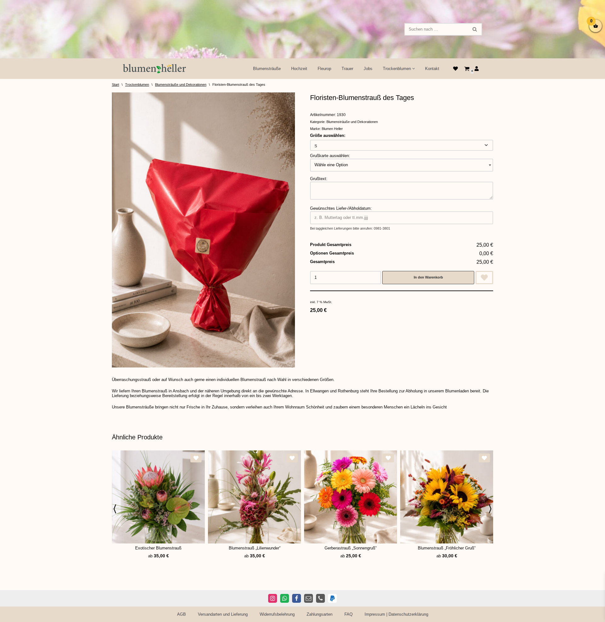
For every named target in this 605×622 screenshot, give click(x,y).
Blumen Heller (332, 129)
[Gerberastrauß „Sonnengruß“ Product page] (351, 496)
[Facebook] (296, 598)
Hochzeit (299, 68)
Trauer (347, 68)
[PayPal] (332, 598)
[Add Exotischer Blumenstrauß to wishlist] (196, 458)
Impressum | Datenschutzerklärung (396, 614)
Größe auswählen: (327, 135)
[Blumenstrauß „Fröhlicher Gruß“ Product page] (447, 496)
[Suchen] (475, 29)
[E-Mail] (308, 598)
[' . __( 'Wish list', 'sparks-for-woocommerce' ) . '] (455, 68)
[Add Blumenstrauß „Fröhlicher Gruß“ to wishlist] (484, 458)
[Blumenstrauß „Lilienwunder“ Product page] (255, 496)
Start (115, 84)
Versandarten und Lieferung (223, 614)
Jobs (368, 68)
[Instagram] (272, 598)
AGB (181, 614)
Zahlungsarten (319, 614)
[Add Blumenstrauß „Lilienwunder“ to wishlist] (292, 458)
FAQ (348, 614)
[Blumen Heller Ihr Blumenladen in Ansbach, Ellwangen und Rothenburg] (154, 68)
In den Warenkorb (428, 277)
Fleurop (324, 68)
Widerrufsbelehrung (277, 614)
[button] (413, 68)
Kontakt (432, 68)
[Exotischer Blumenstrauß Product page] (158, 496)
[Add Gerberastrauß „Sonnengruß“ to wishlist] (388, 458)
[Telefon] (320, 598)
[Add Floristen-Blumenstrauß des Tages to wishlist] (484, 277)
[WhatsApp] (284, 598)
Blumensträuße (267, 68)
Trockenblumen (137, 84)
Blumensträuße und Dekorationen (180, 84)
